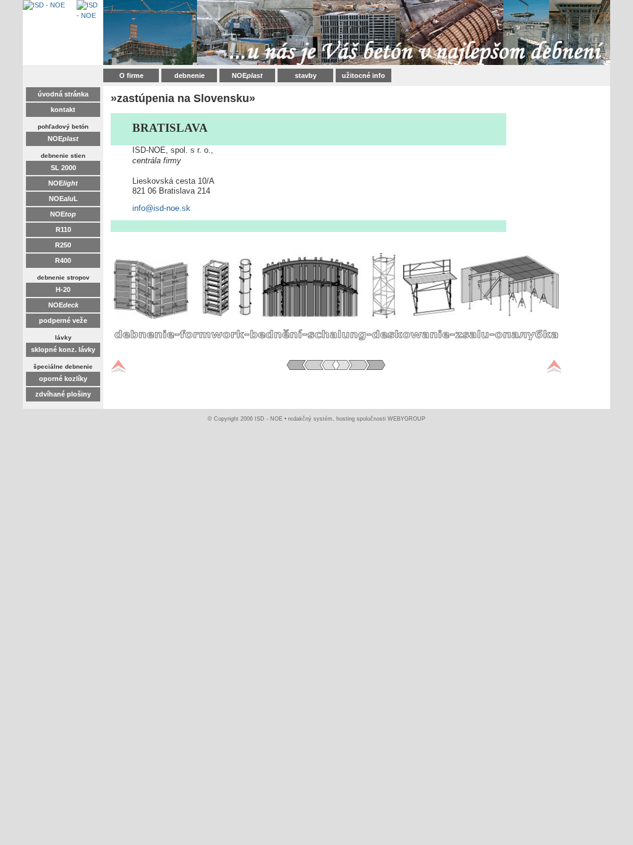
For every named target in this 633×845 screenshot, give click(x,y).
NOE (247, 75)
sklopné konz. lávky (63, 349)
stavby (305, 75)
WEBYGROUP (406, 419)
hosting (345, 419)
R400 (63, 260)
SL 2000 (63, 167)
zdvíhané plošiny (63, 394)
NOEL (63, 198)
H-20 (63, 289)
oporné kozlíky (63, 378)
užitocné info (363, 75)
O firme (131, 75)
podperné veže (63, 320)
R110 (63, 229)
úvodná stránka (63, 94)
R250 (63, 245)
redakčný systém (310, 419)
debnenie (189, 75)
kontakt (63, 109)
